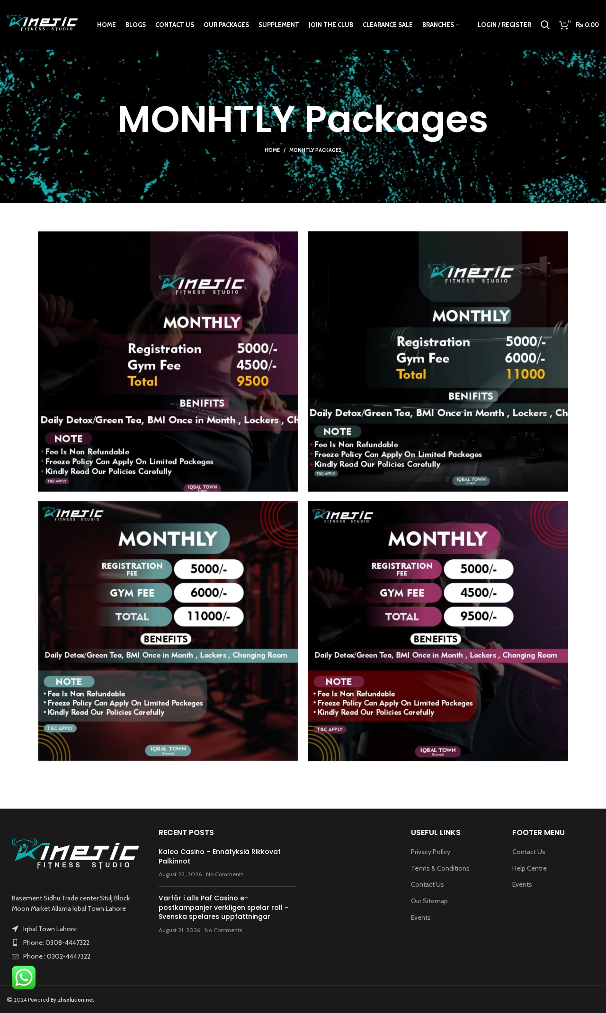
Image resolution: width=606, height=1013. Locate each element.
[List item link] (76, 942)
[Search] (545, 25)
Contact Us (427, 884)
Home (272, 150)
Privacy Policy (430, 851)
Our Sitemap (429, 901)
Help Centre (529, 868)
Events (421, 917)
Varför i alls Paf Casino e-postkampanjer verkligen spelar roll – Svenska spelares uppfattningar (224, 907)
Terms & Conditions (440, 868)
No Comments (224, 874)
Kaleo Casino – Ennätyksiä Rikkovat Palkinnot (220, 856)
